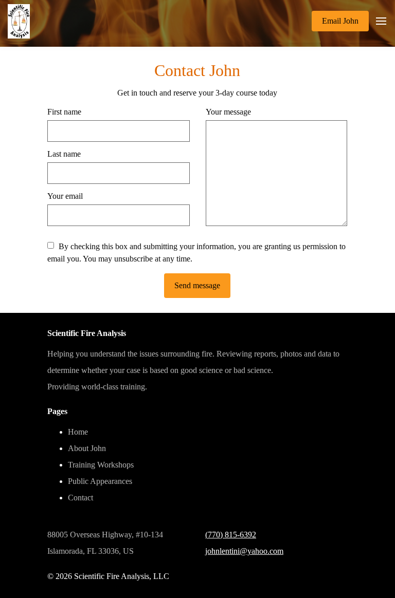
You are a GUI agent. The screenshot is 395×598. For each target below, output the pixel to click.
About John (87, 448)
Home (78, 431)
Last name (64, 154)
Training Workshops (101, 464)
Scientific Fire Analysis (86, 333)
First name (64, 111)
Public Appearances (100, 481)
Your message (228, 111)
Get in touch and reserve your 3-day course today (197, 92)
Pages (57, 411)
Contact (80, 497)
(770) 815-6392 (230, 534)
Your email (65, 196)
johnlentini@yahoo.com (244, 551)
